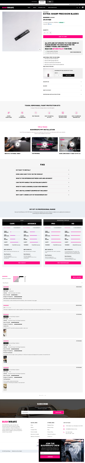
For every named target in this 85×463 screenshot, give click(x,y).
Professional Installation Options (51, 94)
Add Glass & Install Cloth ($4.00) (51, 58)
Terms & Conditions (51, 434)
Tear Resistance (6, 235)
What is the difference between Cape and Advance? (34, 178)
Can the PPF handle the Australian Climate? (31, 182)
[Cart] (82, 7)
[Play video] (17, 144)
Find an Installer (52, 7)
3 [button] (42, 395)
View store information (75, 52)
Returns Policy (50, 427)
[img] (6, 286)
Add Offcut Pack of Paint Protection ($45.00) (54, 64)
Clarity (6, 242)
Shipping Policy (50, 425)
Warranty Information (35, 436)
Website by (17, 451)
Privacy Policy (50, 432)
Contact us (49, 436)
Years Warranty (6, 232)
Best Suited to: (8, 249)
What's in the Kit (47, 90)
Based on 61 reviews (6, 278)
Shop (29, 7)
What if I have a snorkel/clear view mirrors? (32, 186)
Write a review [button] (77, 277)
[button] (46, 17)
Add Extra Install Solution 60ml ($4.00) (53, 62)
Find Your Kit (22, 262)
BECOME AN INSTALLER (74, 4)
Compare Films (41, 7)
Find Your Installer (63, 262)
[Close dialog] (82, 441)
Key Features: (7, 254)
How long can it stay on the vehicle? (29, 174)
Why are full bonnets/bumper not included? (32, 190)
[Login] (79, 7)
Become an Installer (35, 434)
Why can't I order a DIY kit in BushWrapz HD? (31, 195)
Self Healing (6, 239)
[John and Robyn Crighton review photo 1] (5, 332)
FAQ (48, 429)
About (34, 7)
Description (46, 81)
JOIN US (50, 456)
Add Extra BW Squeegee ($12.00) (51, 60)
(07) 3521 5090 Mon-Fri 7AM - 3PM (70, 433)
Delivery (45, 86)
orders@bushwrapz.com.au (71, 429)
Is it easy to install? (23, 170)
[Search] (77, 7)
